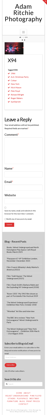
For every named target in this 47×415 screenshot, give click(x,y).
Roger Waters (17, 98)
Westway (34, 399)
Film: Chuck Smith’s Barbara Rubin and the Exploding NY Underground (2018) (23, 286)
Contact (23, 404)
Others (12, 399)
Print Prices (33, 401)
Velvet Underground (17, 396)
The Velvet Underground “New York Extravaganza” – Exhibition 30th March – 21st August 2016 (23, 331)
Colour (14, 80)
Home (19, 393)
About (27, 393)
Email (9, 182)
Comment (12, 134)
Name (9, 168)
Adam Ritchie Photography (23, 12)
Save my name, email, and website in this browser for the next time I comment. (20, 212)
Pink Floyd (15, 91)
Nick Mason (16, 87)
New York (15, 84)
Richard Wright (17, 94)
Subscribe (10, 365)
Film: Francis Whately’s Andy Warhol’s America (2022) (23, 268)
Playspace (22, 399)
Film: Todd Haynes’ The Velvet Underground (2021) (19, 277)
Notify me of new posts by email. (19, 219)
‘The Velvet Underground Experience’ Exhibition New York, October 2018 (22, 303)
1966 (13, 73)
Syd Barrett (16, 101)
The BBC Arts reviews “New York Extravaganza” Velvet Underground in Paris (22, 320)
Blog (22, 401)
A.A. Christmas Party (20, 77)
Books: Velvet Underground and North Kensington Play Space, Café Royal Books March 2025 (23, 249)
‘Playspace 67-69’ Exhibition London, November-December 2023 (22, 259)
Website (10, 195)
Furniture (12, 401)
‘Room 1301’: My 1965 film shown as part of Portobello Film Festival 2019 (22, 295)
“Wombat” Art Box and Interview (20, 311)
